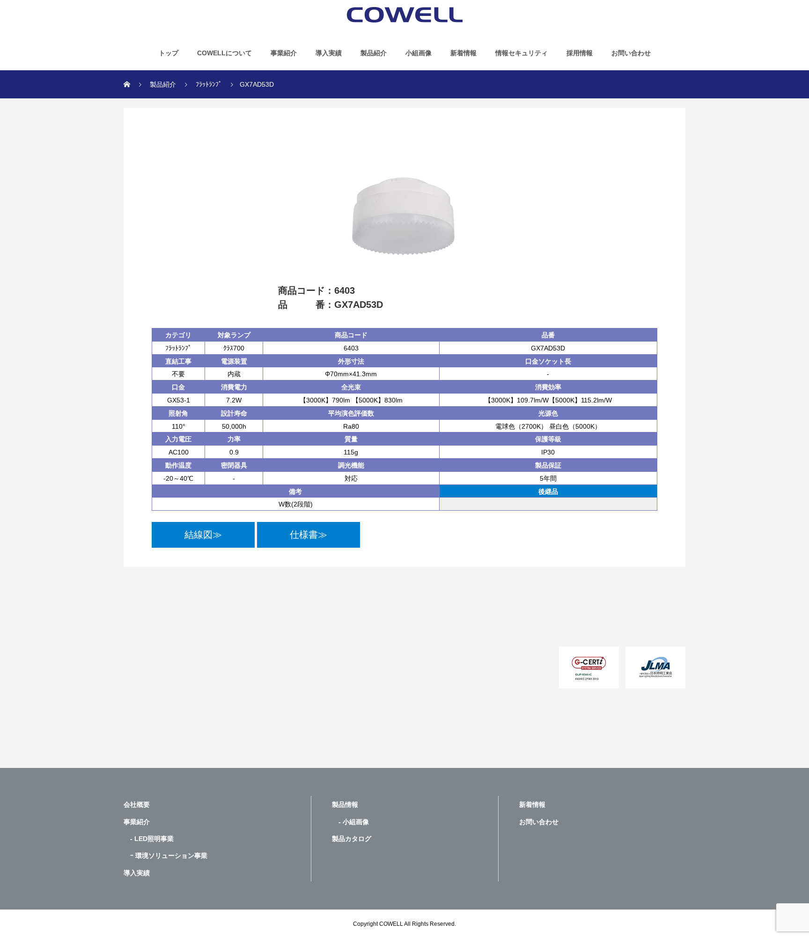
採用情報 (579, 53)
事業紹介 (284, 53)
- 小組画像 (350, 822)
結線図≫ (203, 534)
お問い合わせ (631, 53)
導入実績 (329, 53)
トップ (168, 53)
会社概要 (137, 804)
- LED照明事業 (149, 838)
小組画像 (418, 53)
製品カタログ (351, 838)
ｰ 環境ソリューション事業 (165, 855)
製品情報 (345, 804)
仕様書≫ (308, 534)
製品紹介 (373, 53)
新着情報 (463, 53)
